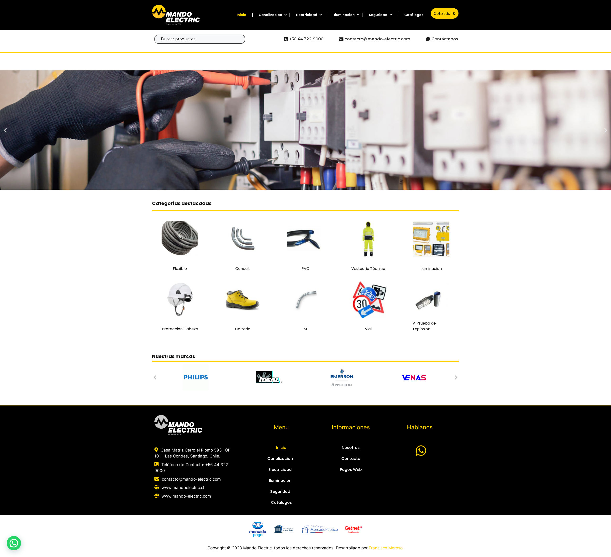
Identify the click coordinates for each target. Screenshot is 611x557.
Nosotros (351, 447)
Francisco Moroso (386, 548)
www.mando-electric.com (186, 496)
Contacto (350, 458)
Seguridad (378, 14)
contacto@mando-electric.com (191, 479)
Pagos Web (351, 469)
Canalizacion (270, 14)
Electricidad (306, 14)
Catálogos (413, 14)
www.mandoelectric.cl (183, 487)
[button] (297, 186)
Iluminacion (344, 14)
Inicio (241, 14)
